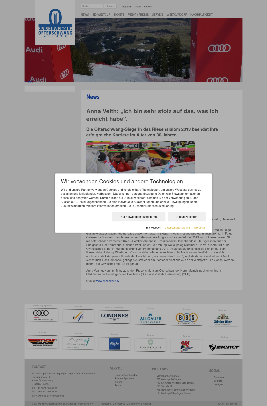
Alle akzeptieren (187, 216)
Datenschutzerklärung (177, 227)
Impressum (200, 227)
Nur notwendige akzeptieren (138, 216)
